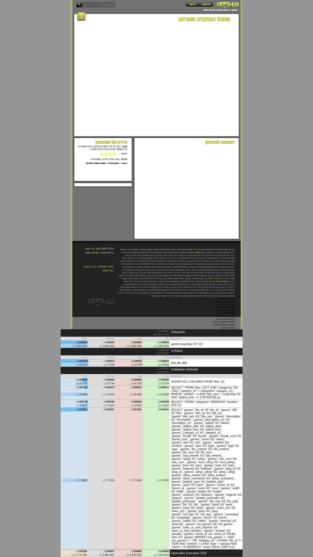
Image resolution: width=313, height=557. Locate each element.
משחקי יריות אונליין (226, 304)
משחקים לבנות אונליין (225, 313)
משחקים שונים (228, 328)
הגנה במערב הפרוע (96, 163)
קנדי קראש (108, 270)
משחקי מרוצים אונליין (225, 301)
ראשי (124, 163)
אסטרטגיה (96, 159)
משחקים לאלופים (227, 299)
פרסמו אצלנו (107, 252)
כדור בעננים (90, 266)
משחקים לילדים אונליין (224, 310)
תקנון (98, 248)
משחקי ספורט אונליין (225, 319)
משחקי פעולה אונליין (225, 316)
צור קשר (90, 248)
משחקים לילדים (220, 281)
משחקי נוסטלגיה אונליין (224, 325)
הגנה (117, 159)
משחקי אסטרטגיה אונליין (223, 322)
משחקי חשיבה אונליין (225, 307)
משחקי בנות (195, 252)
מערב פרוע (108, 159)
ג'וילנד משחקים (105, 266)
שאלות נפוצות (92, 252)
